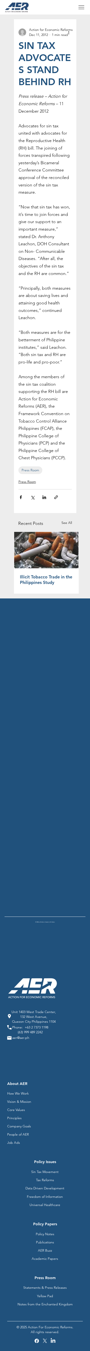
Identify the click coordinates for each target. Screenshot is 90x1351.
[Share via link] (56, 497)
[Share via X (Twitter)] (32, 497)
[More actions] (69, 32)
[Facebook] (37, 1341)
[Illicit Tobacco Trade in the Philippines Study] (46, 550)
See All (66, 523)
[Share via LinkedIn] (44, 497)
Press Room (30, 470)
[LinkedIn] (53, 1341)
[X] (45, 1341)
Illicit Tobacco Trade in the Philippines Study (46, 579)
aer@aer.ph (20, 1038)
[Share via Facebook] (20, 497)
